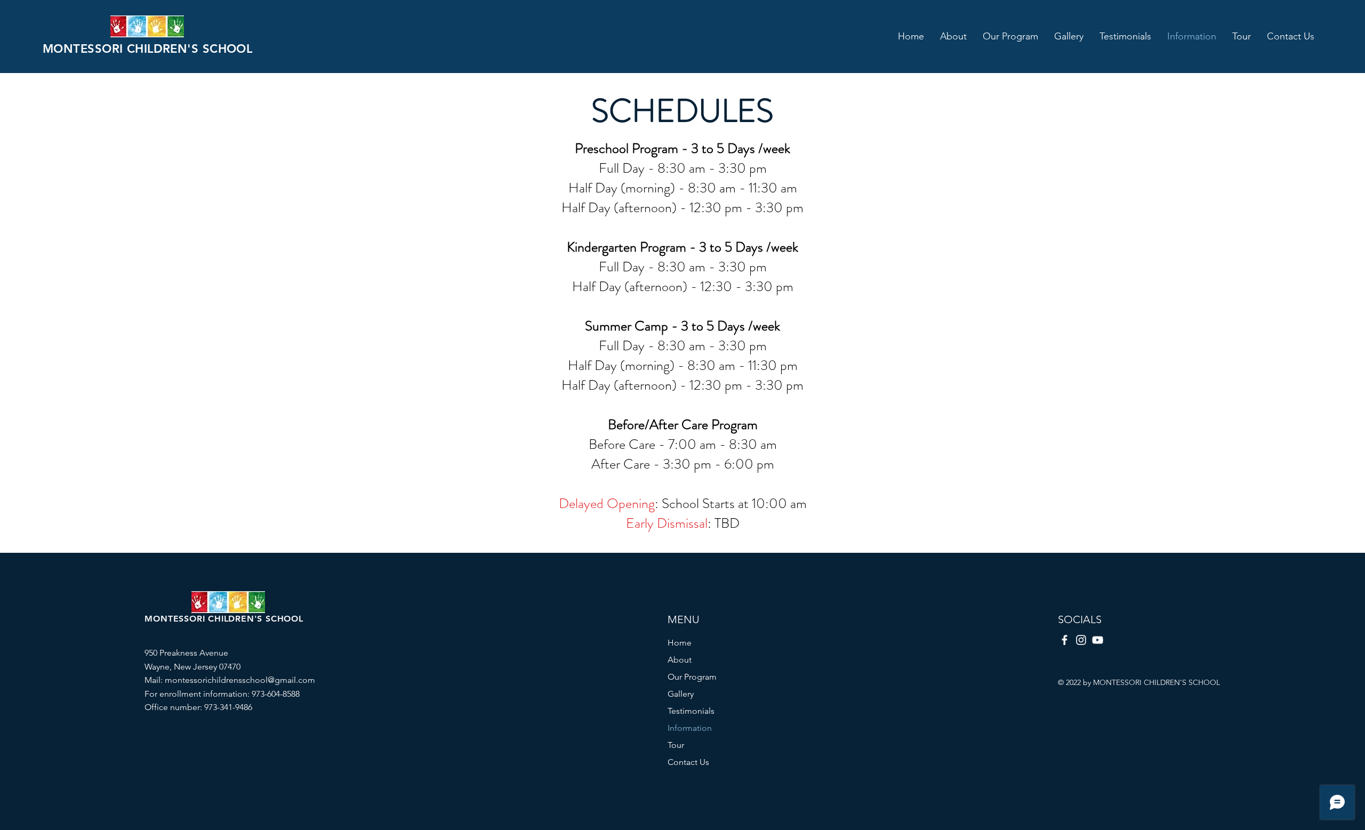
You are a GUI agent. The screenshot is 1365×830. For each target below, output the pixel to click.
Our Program (692, 677)
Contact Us (688, 762)
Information (690, 728)
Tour (676, 745)
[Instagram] (1081, 640)
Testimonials (691, 711)
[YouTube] (1097, 640)
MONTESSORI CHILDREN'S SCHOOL (147, 49)
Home (680, 643)
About (680, 660)
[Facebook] (1064, 640)
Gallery (681, 694)
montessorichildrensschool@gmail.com (240, 680)
